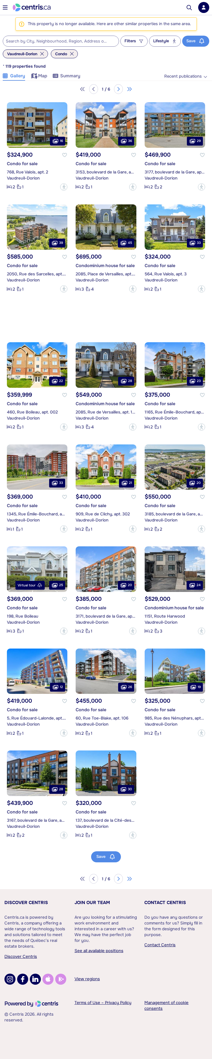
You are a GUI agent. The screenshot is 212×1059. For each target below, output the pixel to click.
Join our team (92, 902)
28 (130, 381)
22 (61, 381)
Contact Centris (165, 902)
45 (130, 243)
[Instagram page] (9, 979)
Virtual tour (27, 585)
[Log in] (203, 7)
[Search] (189, 7)
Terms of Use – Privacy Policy (103, 1002)
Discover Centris (26, 902)
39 (61, 243)
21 (130, 483)
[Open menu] (5, 7)
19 (199, 687)
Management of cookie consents (166, 1005)
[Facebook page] (22, 979)
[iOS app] (48, 979)
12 (61, 687)
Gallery (17, 76)
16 (61, 141)
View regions (87, 979)
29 (199, 141)
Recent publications (183, 76)
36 (130, 141)
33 (199, 243)
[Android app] (60, 979)
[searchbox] (57, 41)
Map (42, 76)
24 (199, 585)
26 (130, 687)
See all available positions (99, 950)
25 (61, 585)
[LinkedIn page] (35, 979)
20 (199, 483)
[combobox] (61, 41)
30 (130, 789)
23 (199, 381)
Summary (70, 76)
